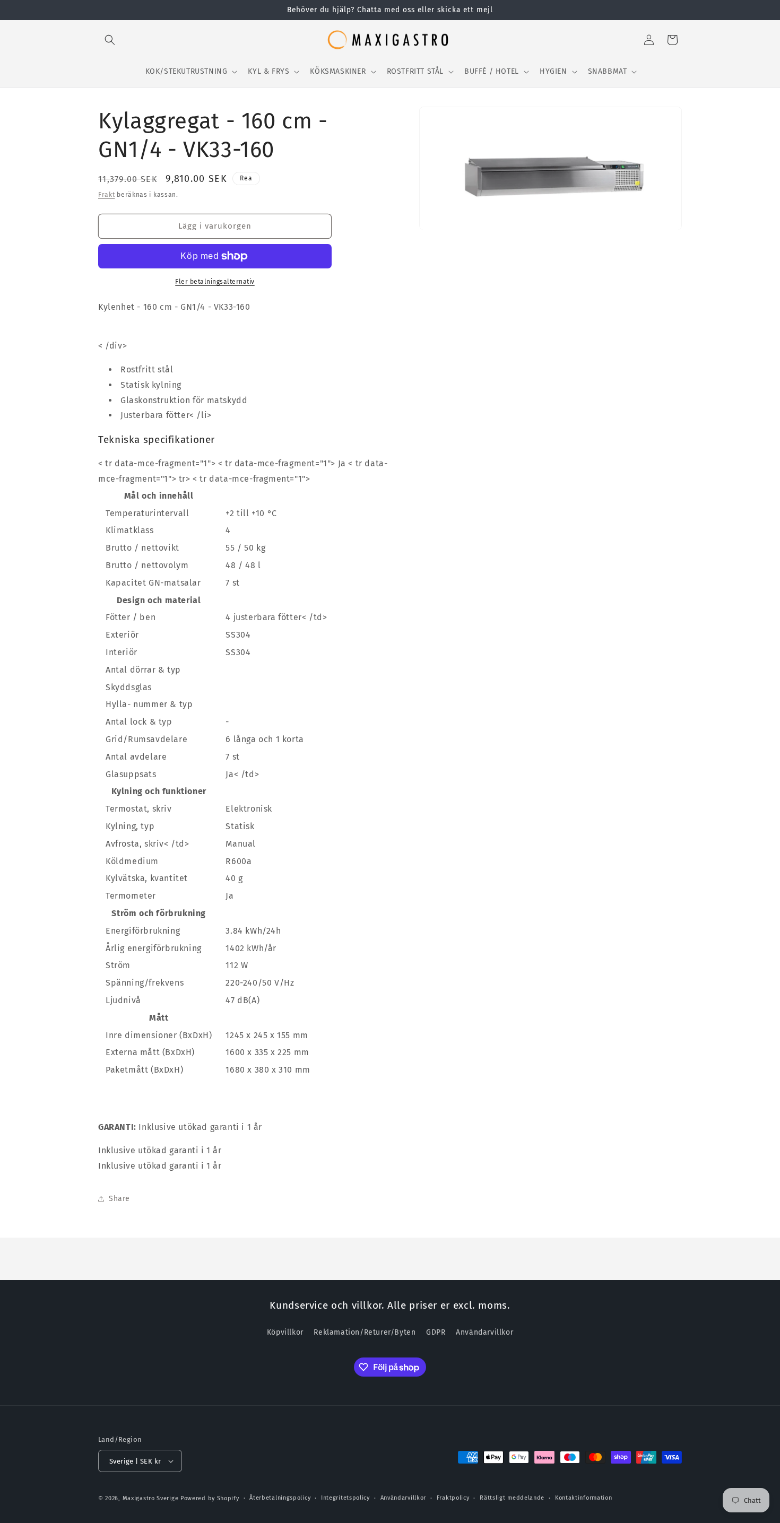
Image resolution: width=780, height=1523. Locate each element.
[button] (110, 39)
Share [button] (119, 1198)
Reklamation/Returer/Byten (364, 1332)
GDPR (435, 1332)
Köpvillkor (285, 1332)
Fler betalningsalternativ (215, 281)
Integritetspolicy (345, 1497)
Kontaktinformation (583, 1497)
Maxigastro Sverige (151, 1498)
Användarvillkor (484, 1332)
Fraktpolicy (453, 1497)
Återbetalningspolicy (279, 1497)
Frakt (106, 194)
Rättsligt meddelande (512, 1497)
